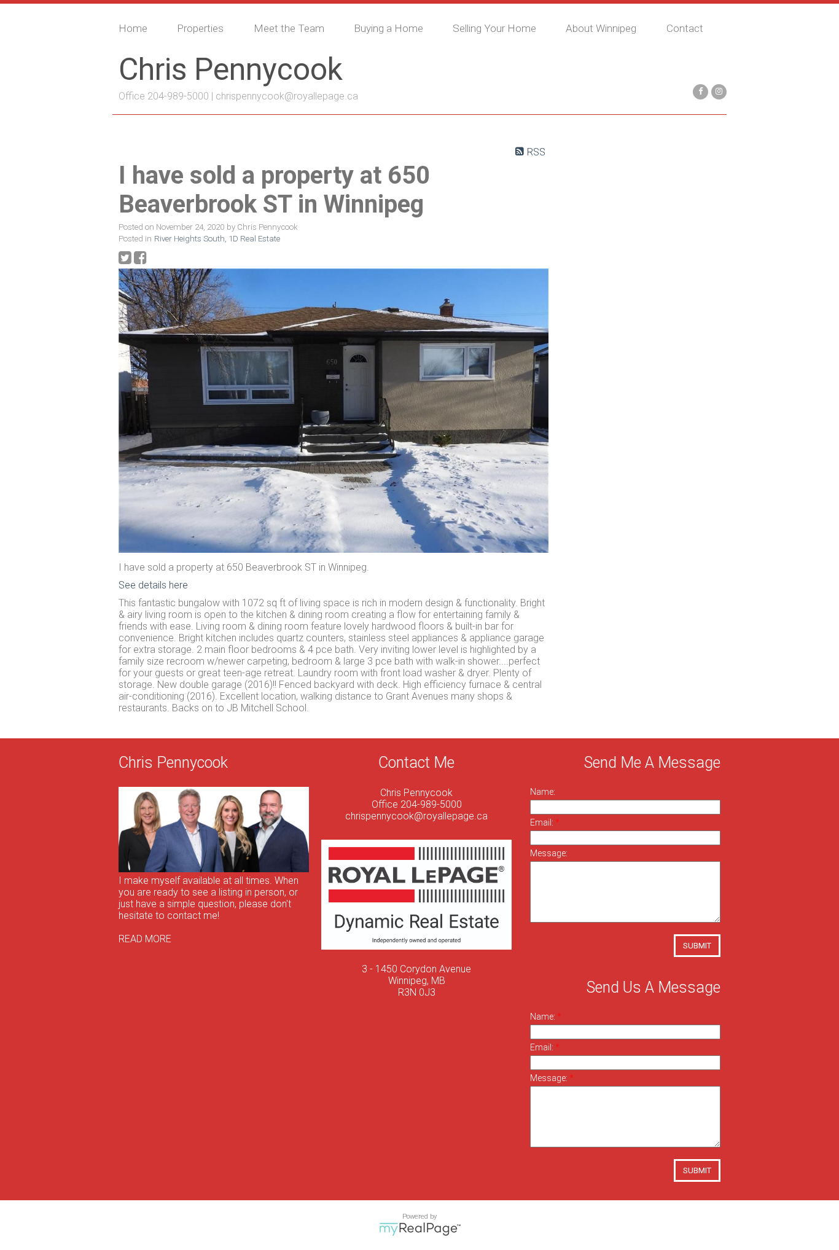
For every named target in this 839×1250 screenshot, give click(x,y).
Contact (684, 28)
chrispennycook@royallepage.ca (287, 96)
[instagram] (717, 90)
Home (133, 28)
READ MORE (145, 939)
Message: (549, 853)
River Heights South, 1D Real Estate (217, 238)
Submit (697, 945)
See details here (153, 585)
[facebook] (699, 90)
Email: (542, 822)
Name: (542, 792)
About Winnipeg (601, 28)
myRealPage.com (419, 1229)
